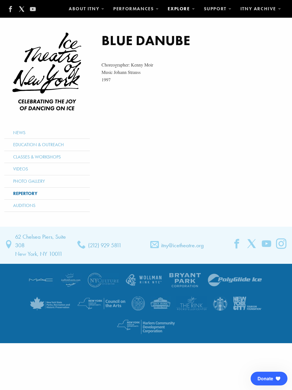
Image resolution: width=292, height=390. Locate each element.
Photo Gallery (29, 181)
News (19, 133)
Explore (179, 9)
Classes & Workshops (37, 157)
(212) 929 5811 (104, 245)
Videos (20, 169)
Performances (133, 9)
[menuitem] (86, 8)
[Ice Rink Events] (70, 279)
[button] (269, 378)
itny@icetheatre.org (182, 245)
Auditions (24, 205)
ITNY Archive (258, 9)
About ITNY (84, 9)
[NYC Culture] (103, 279)
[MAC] (41, 279)
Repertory (25, 193)
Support (215, 9)
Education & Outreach (38, 145)
